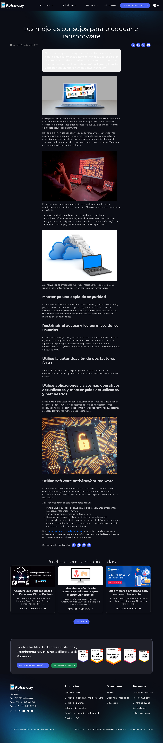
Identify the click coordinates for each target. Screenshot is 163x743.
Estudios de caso (141, 713)
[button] (135, 5)
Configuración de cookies (141, 729)
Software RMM (72, 693)
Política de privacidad (84, 729)
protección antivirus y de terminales (65, 531)
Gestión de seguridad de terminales (83, 713)
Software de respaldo (76, 708)
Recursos (90, 5)
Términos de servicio (105, 729)
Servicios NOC (72, 718)
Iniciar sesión (110, 5)
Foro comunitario (142, 698)
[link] (12, 5)
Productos (44, 5)
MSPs (110, 693)
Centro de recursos (143, 693)
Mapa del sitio (122, 729)
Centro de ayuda (141, 703)
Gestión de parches (74, 703)
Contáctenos (139, 708)
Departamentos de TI (118, 698)
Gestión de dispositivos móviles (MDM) (84, 698)
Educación (112, 703)
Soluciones (68, 5)
